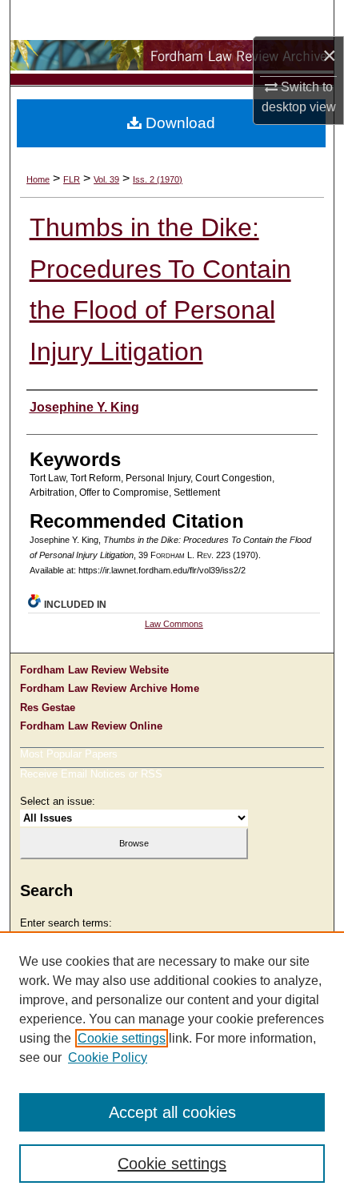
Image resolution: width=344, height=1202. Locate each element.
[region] (172, 1066)
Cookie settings (122, 1038)
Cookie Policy (107, 1057)
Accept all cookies (172, 1112)
